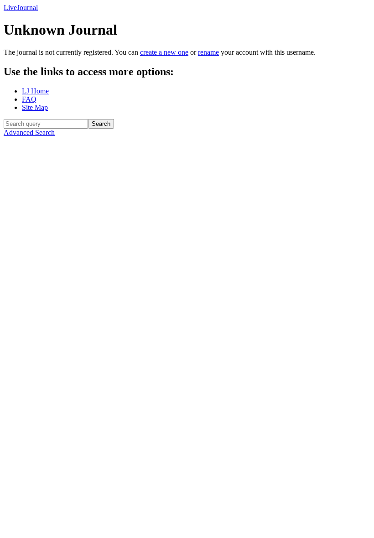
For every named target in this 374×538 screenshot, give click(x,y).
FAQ (29, 99)
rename (208, 52)
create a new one (164, 52)
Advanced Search (29, 132)
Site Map (35, 107)
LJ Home (35, 91)
